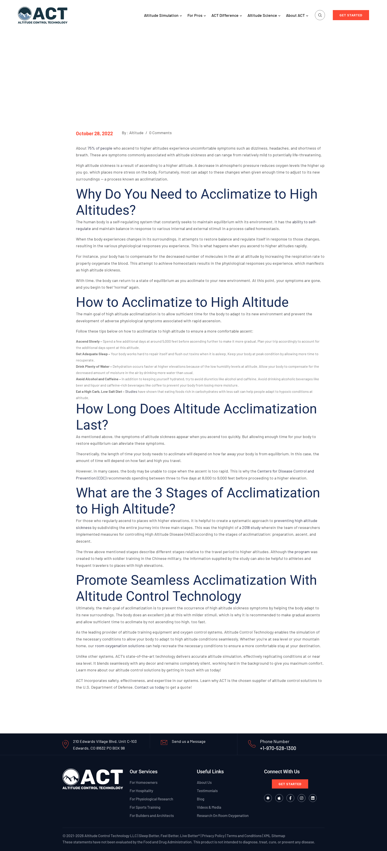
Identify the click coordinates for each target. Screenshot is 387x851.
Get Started (351, 15)
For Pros (194, 15)
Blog (200, 799)
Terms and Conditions (244, 835)
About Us (204, 782)
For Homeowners (143, 782)
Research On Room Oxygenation (223, 815)
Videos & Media (209, 807)
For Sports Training (145, 807)
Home (159, 73)
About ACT (295, 15)
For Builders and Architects (152, 815)
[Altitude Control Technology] (42, 15)
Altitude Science (262, 15)
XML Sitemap (274, 835)
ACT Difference (225, 15)
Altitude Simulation (161, 15)
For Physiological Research (151, 799)
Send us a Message (189, 741)
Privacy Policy (213, 835)
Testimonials (207, 790)
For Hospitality (141, 790)
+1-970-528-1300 (278, 748)
